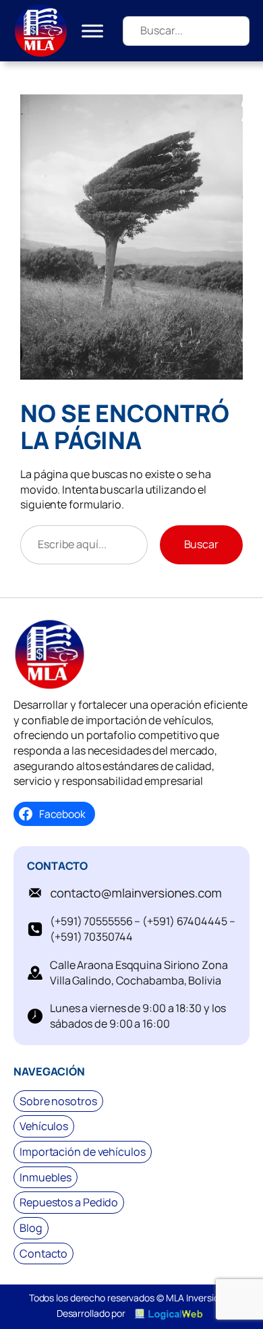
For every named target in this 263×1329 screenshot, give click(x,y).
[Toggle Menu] (92, 30)
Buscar (201, 544)
